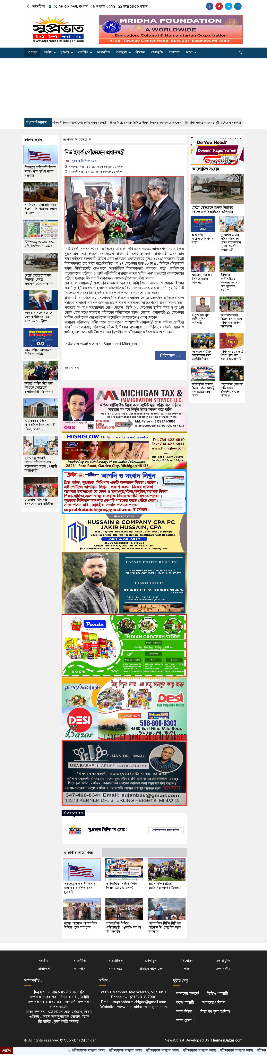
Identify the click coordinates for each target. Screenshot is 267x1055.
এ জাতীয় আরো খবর (78, 853)
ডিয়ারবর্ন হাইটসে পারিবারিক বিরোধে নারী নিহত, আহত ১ (40, 425)
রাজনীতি (83, 52)
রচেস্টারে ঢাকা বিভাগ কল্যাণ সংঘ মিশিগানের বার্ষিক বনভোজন (231, 320)
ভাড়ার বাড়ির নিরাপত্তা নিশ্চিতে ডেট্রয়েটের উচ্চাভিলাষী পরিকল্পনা (39, 387)
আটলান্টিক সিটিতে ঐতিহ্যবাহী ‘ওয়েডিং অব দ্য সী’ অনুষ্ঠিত (123, 927)
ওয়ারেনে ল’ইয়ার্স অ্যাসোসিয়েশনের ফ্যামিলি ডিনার (202, 355)
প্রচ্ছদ (33, 52)
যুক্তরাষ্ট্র (65, 52)
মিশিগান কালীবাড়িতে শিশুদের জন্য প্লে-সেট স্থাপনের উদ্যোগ (230, 282)
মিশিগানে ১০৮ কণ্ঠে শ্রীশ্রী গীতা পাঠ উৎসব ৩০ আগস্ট (232, 355)
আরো (189, 52)
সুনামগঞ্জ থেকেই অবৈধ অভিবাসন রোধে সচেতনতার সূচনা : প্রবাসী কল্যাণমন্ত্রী (41, 464)
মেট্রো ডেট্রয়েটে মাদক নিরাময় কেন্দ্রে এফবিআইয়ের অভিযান (39, 279)
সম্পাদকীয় (223, 969)
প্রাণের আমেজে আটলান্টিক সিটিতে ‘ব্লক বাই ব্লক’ (80, 925)
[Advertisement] (133, 88)
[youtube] (238, 6)
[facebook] (209, 6)
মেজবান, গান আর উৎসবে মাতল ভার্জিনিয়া (40, 502)
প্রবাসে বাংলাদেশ (151, 969)
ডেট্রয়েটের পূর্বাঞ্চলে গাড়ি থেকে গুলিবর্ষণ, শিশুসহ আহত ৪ (232, 389)
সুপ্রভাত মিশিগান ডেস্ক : (84, 161)
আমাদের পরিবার (213, 1002)
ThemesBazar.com (227, 1040)
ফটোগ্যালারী (185, 1002)
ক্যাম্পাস (79, 969)
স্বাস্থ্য (187, 969)
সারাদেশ (174, 52)
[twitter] (219, 6)
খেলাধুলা (121, 52)
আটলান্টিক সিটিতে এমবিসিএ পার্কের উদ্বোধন (165, 886)
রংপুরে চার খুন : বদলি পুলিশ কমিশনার (201, 319)
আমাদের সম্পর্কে (187, 993)
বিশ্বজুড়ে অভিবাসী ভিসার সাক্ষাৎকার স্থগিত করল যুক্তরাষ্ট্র (79, 888)
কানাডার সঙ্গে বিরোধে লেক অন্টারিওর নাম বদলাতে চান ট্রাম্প (39, 317)
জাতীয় (48, 52)
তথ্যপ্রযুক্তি (157, 52)
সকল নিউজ (184, 1011)
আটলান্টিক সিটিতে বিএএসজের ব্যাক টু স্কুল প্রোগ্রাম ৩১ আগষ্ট (203, 389)
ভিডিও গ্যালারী (217, 993)
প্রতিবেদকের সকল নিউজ (165, 830)
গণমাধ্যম (115, 969)
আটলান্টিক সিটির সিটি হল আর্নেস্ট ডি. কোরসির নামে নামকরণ (165, 927)
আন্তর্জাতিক (103, 52)
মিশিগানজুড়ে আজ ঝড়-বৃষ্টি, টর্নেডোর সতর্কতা (174, 123)
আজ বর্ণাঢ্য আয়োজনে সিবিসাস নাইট (38, 352)
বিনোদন (140, 52)
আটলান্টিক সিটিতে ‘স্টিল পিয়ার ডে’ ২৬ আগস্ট (121, 886)
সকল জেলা (184, 1020)
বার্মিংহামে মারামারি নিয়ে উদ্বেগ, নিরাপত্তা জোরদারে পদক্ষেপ (106, 123)
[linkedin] (228, 6)
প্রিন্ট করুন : (169, 355)
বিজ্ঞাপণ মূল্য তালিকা (215, 1011)
